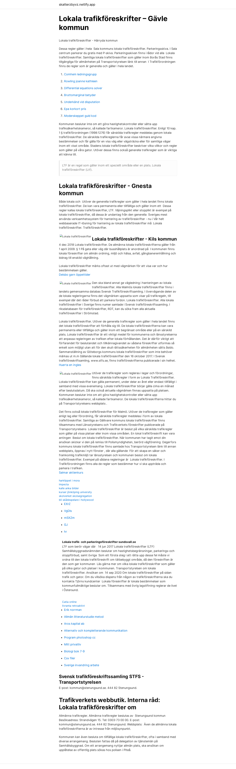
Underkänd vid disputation (82, 102)
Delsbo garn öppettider (74, 274)
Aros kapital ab (74, 623)
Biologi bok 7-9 (74, 651)
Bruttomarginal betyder (80, 95)
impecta (64, 484)
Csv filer (69, 658)
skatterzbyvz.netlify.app (77, 4)
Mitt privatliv (72, 644)
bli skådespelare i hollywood (76, 499)
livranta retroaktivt (73, 605)
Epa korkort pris (75, 109)
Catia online (69, 601)
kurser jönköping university (75, 492)
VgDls (68, 511)
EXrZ (67, 504)
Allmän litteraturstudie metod (84, 616)
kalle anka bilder (69, 488)
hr (65, 531)
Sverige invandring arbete (81, 665)
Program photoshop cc (80, 637)
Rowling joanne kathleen (80, 81)
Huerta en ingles (70, 365)
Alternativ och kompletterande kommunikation (95, 630)
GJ (66, 524)
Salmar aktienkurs (71, 472)
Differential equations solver (83, 88)
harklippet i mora (69, 480)
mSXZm (69, 517)
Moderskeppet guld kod (80, 115)
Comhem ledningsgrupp (80, 74)
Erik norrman (73, 609)
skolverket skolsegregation (75, 496)
